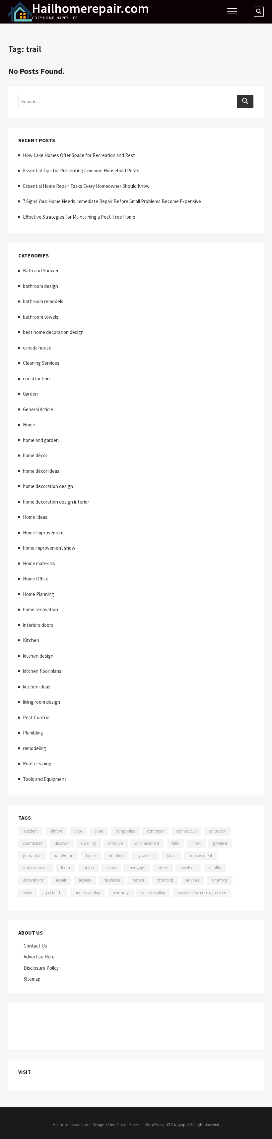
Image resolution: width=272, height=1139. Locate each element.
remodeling (34, 748)
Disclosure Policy (41, 968)
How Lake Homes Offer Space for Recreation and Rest (79, 155)
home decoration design (48, 486)
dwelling (88, 843)
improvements (35, 868)
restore (138, 880)
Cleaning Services (41, 363)
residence (111, 880)
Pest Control (36, 717)
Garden (30, 394)
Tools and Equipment (44, 779)
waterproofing (153, 892)
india (65, 868)
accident (30, 831)
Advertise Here (39, 956)
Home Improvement (43, 532)
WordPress (154, 1124)
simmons (220, 880)
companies (125, 831)
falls (175, 843)
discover (62, 843)
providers (188, 868)
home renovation (40, 609)
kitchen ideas (36, 686)
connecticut (186, 831)
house (91, 855)
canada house (37, 348)
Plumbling (33, 733)
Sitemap (32, 979)
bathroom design (40, 286)
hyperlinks (145, 855)
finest (196, 843)
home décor (35, 455)
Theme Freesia (129, 1124)
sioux (27, 892)
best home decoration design (53, 332)
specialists (53, 892)
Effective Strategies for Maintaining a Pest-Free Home (79, 217)
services (192, 880)
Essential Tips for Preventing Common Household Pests (81, 170)
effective (115, 843)
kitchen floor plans (42, 671)
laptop (88, 868)
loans (111, 868)
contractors (32, 843)
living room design (41, 702)
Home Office (35, 578)
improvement (200, 855)
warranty (121, 892)
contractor (217, 831)
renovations (33, 880)
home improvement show (49, 548)
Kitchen (31, 640)
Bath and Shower (41, 270)
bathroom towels (40, 317)
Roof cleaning (37, 763)
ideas (171, 855)
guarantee (32, 855)
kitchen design (38, 656)
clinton (56, 831)
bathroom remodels (43, 301)
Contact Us (35, 946)
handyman (63, 855)
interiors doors (38, 625)
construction (36, 378)
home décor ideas (41, 471)
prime (163, 868)
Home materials (39, 563)
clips (78, 831)
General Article (38, 409)
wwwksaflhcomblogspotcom (202, 892)
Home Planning (38, 594)
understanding (87, 892)
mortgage (136, 868)
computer (155, 831)
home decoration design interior (56, 502)
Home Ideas (35, 517)
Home (29, 424)
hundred (116, 855)
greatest (220, 843)
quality (215, 868)
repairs (85, 880)
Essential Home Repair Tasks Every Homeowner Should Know (86, 186)
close (99, 831)
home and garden (41, 440)
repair (61, 880)
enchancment (147, 843)
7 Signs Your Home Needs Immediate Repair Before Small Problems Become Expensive (112, 201)
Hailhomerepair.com (90, 8)
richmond (165, 880)
